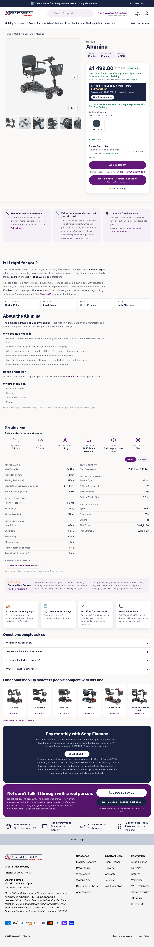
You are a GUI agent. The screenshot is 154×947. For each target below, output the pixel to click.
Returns (109, 879)
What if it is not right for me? (21, 669)
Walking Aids (93, 23)
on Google (135, 3)
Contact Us (137, 904)
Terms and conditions (122, 936)
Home (8, 34)
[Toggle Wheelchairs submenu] (63, 23)
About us (136, 897)
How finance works (102, 97)
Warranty (110, 873)
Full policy (16, 228)
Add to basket (117, 165)
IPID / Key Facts (133, 228)
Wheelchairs (54, 23)
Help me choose (140, 23)
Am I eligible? (132, 80)
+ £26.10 (136, 152)
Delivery (109, 867)
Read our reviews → (17, 589)
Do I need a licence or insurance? (24, 651)
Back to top (77, 839)
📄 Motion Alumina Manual (23, 565)
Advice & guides (140, 891)
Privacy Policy (143, 936)
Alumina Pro (46, 294)
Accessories (108, 23)
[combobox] (70, 13)
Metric (130, 459)
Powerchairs (36, 23)
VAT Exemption (113, 885)
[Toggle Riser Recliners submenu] (84, 23)
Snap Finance (112, 861)
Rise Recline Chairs (87, 885)
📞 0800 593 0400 (121, 792)
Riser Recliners (73, 23)
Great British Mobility (21, 936)
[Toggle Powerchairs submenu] (45, 23)
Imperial (142, 459)
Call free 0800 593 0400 (132, 172)
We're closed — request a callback (117, 180)
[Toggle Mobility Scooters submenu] (26, 23)
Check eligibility (77, 754)
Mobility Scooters (14, 23)
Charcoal (95, 129)
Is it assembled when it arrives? (23, 660)
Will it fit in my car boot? (19, 642)
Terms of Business (119, 231)
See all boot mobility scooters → (18, 720)
